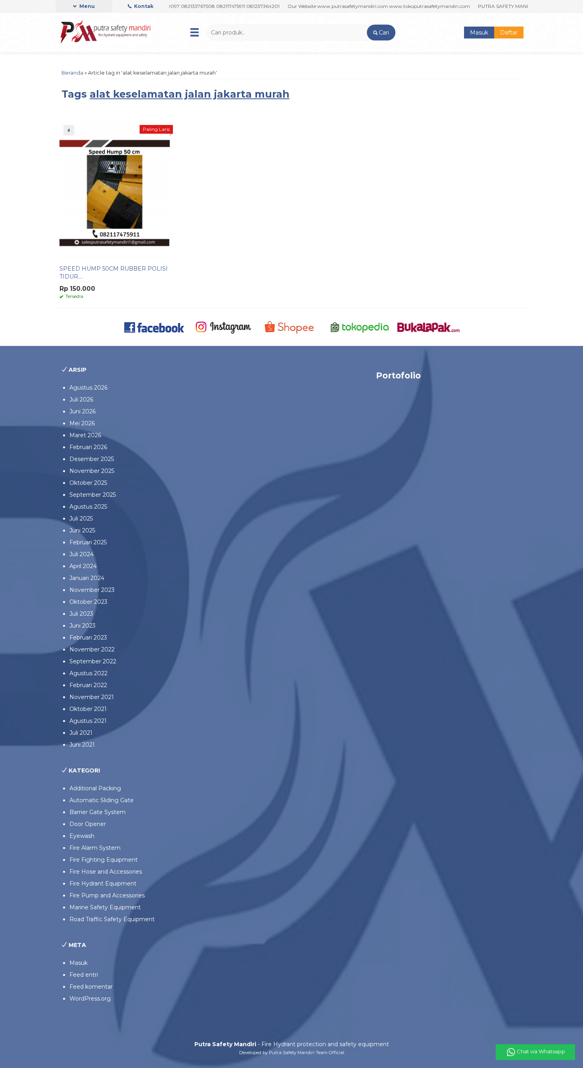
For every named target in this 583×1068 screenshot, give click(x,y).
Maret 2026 (85, 435)
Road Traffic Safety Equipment (112, 919)
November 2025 (91, 470)
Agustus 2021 (88, 720)
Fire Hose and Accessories (105, 871)
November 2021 (91, 697)
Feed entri (83, 974)
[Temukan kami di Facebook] (154, 326)
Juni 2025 (82, 530)
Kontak (143, 6)
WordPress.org (90, 998)
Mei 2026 (82, 423)
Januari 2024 (86, 578)
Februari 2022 (88, 685)
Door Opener (87, 824)
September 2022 (92, 661)
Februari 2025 (88, 542)
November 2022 (92, 649)
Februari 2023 (88, 637)
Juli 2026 (81, 399)
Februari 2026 (88, 447)
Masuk (479, 32)
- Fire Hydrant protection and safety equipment (291, 1044)
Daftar (509, 32)
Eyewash (81, 835)
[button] (381, 32)
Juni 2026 (82, 411)
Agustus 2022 (88, 673)
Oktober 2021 (88, 709)
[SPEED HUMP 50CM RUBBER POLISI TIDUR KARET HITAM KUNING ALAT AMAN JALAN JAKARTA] (114, 190)
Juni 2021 (82, 744)
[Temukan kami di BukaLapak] (428, 326)
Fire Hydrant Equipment (102, 883)
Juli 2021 (80, 732)
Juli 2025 (81, 518)
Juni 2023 (82, 625)
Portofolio (398, 375)
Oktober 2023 (88, 601)
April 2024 (83, 566)
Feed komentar (91, 986)
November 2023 (92, 590)
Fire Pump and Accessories (107, 895)
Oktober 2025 (88, 482)
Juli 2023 (81, 613)
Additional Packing (95, 788)
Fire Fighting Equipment (103, 859)
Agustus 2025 (88, 506)
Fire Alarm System (95, 847)
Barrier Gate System (97, 812)
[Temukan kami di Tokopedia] (359, 326)
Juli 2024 (81, 554)
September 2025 (92, 494)
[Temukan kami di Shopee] (291, 326)
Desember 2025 (91, 459)
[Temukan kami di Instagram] (223, 326)
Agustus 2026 (88, 387)
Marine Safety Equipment (105, 907)
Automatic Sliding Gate (101, 800)
